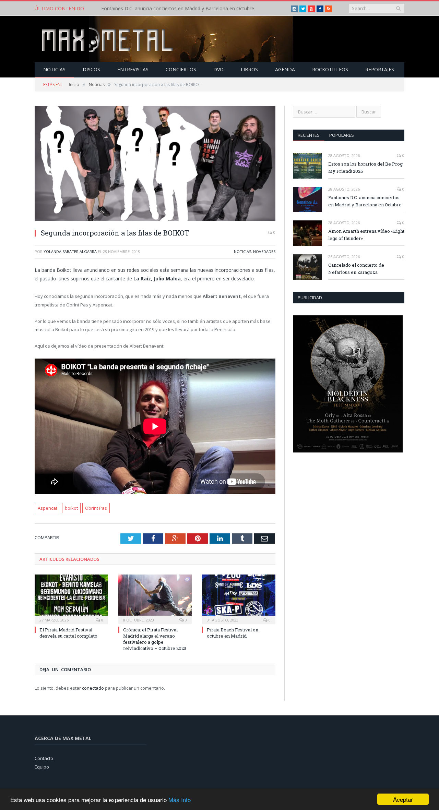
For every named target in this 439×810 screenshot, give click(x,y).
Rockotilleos (330, 69)
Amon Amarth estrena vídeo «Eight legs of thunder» (366, 234)
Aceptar (403, 799)
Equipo (42, 767)
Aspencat (47, 508)
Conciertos (181, 69)
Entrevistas (133, 69)
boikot (71, 508)
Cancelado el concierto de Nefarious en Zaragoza (356, 268)
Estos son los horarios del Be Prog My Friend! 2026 (365, 167)
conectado (93, 688)
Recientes (309, 135)
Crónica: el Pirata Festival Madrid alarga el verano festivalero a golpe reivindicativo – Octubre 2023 (154, 639)
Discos (91, 69)
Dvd (218, 69)
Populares (341, 135)
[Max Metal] (108, 39)
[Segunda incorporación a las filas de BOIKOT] (155, 164)
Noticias (54, 69)
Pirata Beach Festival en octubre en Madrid (232, 633)
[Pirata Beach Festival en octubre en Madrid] (238, 598)
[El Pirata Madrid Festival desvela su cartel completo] (71, 598)
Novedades (264, 251)
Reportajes (379, 69)
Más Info (179, 799)
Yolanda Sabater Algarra (70, 251)
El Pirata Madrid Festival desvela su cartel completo (68, 633)
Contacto (44, 758)
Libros (249, 69)
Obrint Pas (96, 508)
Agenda (285, 69)
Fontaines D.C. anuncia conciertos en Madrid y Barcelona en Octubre (177, 8)
